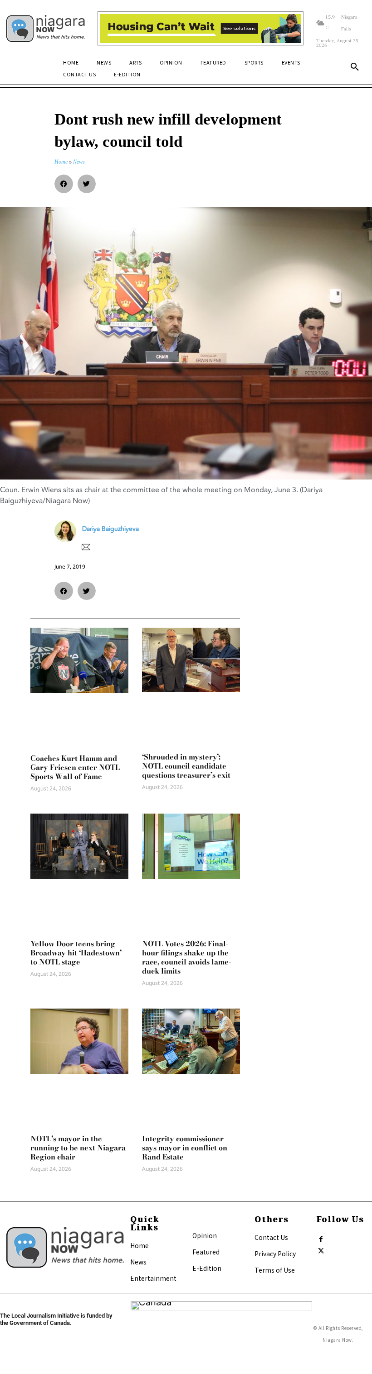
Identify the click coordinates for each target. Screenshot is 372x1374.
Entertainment (153, 1278)
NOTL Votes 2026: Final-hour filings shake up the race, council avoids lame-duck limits (186, 957)
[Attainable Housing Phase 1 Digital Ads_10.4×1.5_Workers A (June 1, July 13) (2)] (200, 28)
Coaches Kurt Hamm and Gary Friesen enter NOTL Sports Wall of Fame (75, 767)
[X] (320, 1249)
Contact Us (271, 1237)
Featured (206, 1251)
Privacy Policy (275, 1253)
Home (139, 1245)
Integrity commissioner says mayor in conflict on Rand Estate (184, 1147)
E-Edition (206, 1268)
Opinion (204, 1235)
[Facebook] (320, 1237)
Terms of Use (275, 1269)
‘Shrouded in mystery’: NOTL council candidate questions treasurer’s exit (186, 765)
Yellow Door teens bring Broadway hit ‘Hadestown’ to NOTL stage (76, 952)
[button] (355, 67)
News (138, 1261)
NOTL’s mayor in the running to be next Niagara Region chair (78, 1147)
